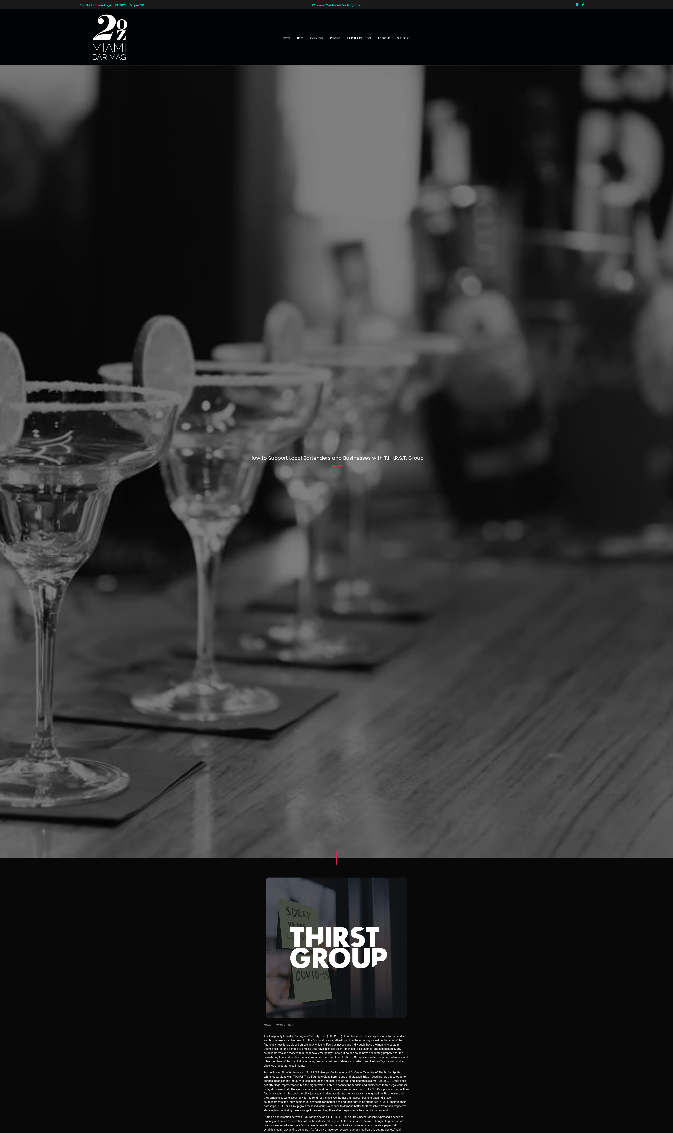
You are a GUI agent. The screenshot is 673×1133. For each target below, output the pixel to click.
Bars (300, 38)
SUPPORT (403, 38)
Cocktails (316, 38)
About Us (384, 38)
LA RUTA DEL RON (359, 38)
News (286, 38)
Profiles (335, 38)
